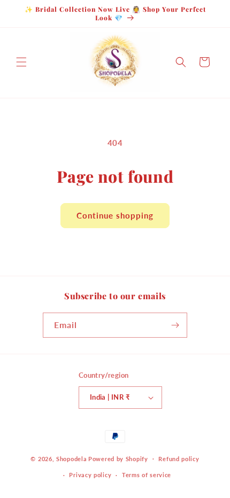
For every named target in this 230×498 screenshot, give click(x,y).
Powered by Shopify (118, 458)
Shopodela (71, 458)
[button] (21, 62)
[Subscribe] (175, 325)
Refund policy (178, 458)
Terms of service (146, 474)
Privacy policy (90, 474)
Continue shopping (115, 215)
